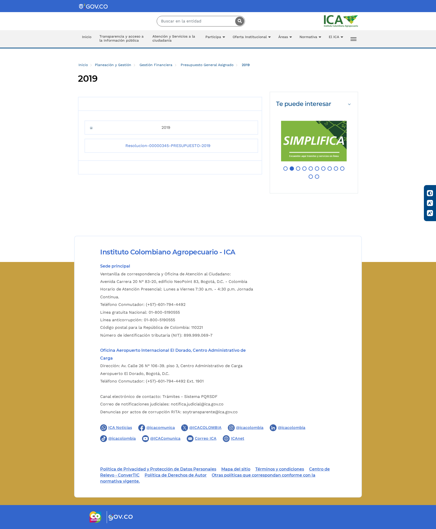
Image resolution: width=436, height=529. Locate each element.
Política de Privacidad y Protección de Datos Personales (158, 469)
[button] (285, 168)
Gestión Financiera (156, 65)
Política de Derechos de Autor (176, 475)
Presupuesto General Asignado (207, 65)
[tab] (314, 104)
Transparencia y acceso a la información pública (121, 38)
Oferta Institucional (250, 37)
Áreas (283, 37)
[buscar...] (238, 21)
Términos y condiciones (279, 469)
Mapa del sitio (235, 469)
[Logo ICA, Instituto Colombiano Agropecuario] (341, 20)
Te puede (303, 103)
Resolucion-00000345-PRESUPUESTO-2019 (167, 145)
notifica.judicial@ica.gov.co (197, 404)
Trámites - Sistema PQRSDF (189, 396)
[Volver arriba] (425, 496)
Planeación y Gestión (113, 65)
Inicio (86, 37)
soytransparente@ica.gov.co (210, 411)
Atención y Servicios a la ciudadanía (173, 38)
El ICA (334, 37)
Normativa (308, 37)
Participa (213, 37)
